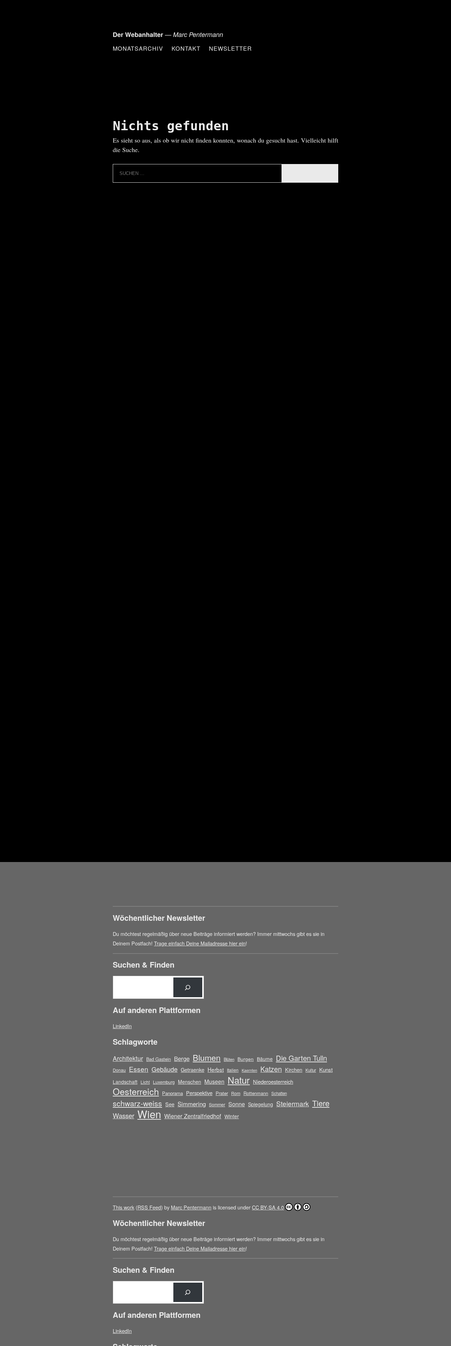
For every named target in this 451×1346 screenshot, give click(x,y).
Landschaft (125, 1081)
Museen (214, 1081)
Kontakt (186, 48)
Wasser (123, 1115)
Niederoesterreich (273, 1081)
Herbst (216, 1069)
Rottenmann (255, 1093)
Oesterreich (136, 1091)
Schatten (279, 1093)
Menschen (189, 1081)
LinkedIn (122, 1026)
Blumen (207, 1057)
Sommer (217, 1104)
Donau (119, 1070)
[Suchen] (187, 987)
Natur (239, 1079)
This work (123, 1207)
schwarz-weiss (137, 1103)
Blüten (229, 1059)
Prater (222, 1093)
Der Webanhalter (138, 34)
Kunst (326, 1069)
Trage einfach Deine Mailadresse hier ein (200, 943)
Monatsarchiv (138, 48)
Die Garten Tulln (301, 1058)
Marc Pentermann (191, 1207)
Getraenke (192, 1069)
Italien (233, 1070)
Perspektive (199, 1092)
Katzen (271, 1069)
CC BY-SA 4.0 (268, 1207)
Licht (145, 1082)
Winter (231, 1116)
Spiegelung (260, 1104)
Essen (138, 1069)
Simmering (192, 1104)
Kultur (310, 1070)
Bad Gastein (158, 1059)
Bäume (265, 1058)
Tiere (320, 1103)
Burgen (245, 1058)
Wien (149, 1114)
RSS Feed (149, 1207)
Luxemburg (164, 1082)
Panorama (172, 1093)
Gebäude (165, 1069)
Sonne (236, 1104)
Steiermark (292, 1103)
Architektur (128, 1058)
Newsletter (230, 48)
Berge (182, 1058)
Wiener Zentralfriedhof (192, 1116)
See (169, 1104)
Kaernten (249, 1070)
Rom (235, 1093)
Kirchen (293, 1069)
